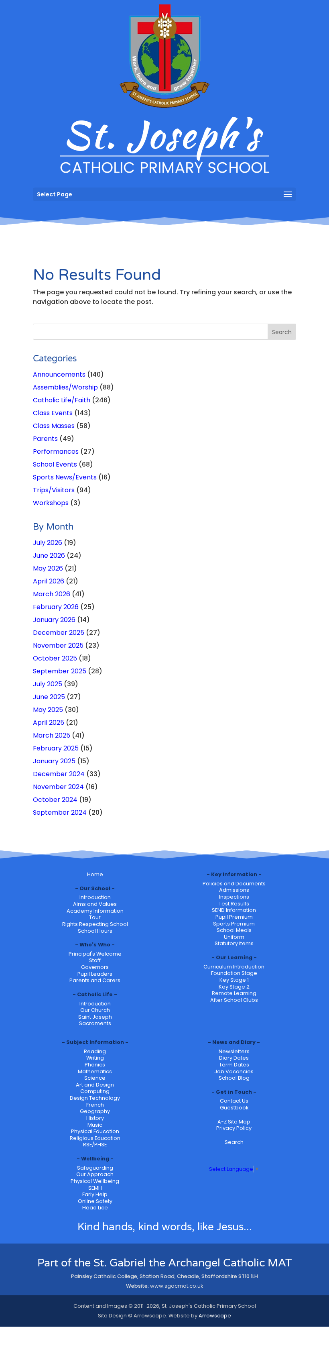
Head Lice (95, 1207)
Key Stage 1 (234, 980)
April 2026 (48, 581)
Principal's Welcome (95, 953)
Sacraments (95, 1023)
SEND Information (234, 910)
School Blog (234, 1077)
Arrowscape (215, 1315)
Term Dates (234, 1064)
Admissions (234, 890)
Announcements (59, 374)
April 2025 (48, 722)
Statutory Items (234, 943)
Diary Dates (234, 1057)
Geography (95, 1111)
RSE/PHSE (95, 1144)
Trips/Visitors (54, 490)
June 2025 (49, 696)
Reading (95, 1051)
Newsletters (234, 1051)
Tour (95, 917)
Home (95, 874)
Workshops (51, 503)
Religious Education (95, 1138)
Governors (95, 967)
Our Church (95, 1010)
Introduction (95, 897)
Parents (45, 438)
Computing (95, 1091)
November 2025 (58, 645)
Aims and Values (95, 904)
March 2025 (51, 735)
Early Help (95, 1194)
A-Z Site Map (233, 1121)
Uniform (234, 937)
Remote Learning (234, 993)
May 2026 (48, 568)
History (95, 1118)
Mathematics (95, 1071)
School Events (55, 464)
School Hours (95, 931)
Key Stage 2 (234, 986)
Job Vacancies (234, 1071)
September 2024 (60, 812)
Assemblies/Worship (65, 387)
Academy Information (95, 910)
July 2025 (47, 684)
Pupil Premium (234, 916)
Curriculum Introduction (233, 966)
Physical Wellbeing (95, 1181)
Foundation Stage (234, 973)
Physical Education (95, 1131)
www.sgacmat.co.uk (176, 1285)
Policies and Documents (234, 883)
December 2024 (59, 774)
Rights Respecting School (95, 924)
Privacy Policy (234, 1128)
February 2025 (56, 748)
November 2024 (58, 786)
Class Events (53, 413)
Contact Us (234, 1100)
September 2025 (59, 671)
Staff (95, 960)
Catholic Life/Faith (61, 400)
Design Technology (95, 1098)
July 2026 (47, 542)
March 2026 (51, 594)
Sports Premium (234, 923)
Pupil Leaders (94, 973)
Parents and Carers (94, 980)
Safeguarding (95, 1167)
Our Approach (95, 1174)
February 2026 (56, 607)
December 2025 (58, 632)
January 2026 (54, 619)
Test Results (234, 903)
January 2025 (54, 761)
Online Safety (95, 1201)
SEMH (95, 1188)
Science (95, 1077)
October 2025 (55, 658)
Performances (56, 451)
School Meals (234, 930)
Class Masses (54, 425)
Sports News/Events (65, 477)
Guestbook (234, 1107)
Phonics (95, 1064)
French (95, 1104)
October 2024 (55, 799)
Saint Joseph (95, 1016)
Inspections (234, 896)
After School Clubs (234, 1000)
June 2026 (49, 555)
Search (234, 1142)
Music (94, 1124)
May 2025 (48, 709)
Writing (95, 1057)
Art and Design (95, 1084)
